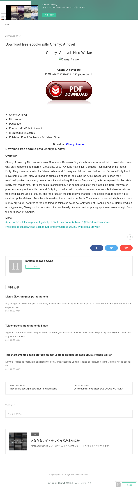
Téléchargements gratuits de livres (26, 325)
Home (7, 24)
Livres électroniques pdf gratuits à (26, 296)
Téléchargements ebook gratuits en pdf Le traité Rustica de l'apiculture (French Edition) (59, 354)
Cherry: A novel (75, 144)
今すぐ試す (49, 15)
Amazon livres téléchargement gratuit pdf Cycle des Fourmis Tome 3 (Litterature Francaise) (57, 222)
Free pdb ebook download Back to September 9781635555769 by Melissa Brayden (52, 226)
